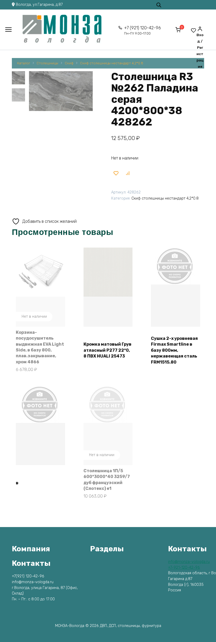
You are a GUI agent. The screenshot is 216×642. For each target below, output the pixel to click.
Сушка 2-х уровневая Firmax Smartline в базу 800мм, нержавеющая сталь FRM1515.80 (174, 350)
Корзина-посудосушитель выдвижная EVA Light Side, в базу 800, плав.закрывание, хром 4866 (40, 347)
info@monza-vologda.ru (189, 561)
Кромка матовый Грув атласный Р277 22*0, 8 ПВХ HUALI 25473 (107, 350)
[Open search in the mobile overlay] (158, 5)
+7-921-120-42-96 (184, 567)
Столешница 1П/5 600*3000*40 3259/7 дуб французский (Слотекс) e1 (107, 479)
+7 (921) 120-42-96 (142, 30)
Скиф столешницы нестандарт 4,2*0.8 (111, 63)
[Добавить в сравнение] (127, 173)
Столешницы (47, 63)
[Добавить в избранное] (116, 173)
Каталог (23, 63)
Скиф (69, 63)
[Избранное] (193, 30)
